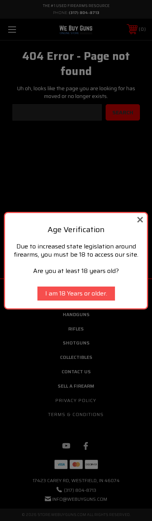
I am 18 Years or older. (76, 293)
